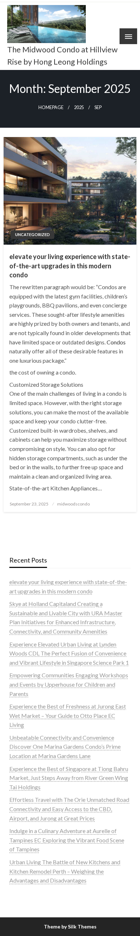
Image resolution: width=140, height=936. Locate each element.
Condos (116, 342)
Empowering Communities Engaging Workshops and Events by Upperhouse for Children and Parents (68, 684)
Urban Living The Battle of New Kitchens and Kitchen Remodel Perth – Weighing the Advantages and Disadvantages (64, 871)
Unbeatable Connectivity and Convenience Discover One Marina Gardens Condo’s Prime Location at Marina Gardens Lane (65, 746)
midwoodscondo (73, 504)
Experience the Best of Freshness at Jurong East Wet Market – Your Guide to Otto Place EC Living (67, 715)
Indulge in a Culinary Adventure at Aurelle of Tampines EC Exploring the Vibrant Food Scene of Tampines (66, 839)
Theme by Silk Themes (70, 926)
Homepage (51, 107)
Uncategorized (32, 234)
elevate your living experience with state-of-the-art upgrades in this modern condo (69, 265)
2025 (79, 107)
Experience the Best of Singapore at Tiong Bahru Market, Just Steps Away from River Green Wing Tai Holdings (68, 777)
